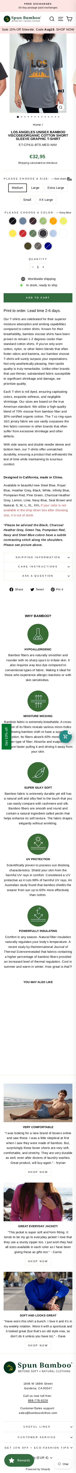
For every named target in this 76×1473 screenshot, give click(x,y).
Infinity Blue (53, 233)
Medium (17, 187)
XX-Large (46, 199)
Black (12, 221)
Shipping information (38, 557)
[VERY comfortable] (38, 1103)
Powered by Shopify (38, 1469)
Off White (63, 233)
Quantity (38, 259)
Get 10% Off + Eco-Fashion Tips (37, 1447)
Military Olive (28, 246)
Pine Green (33, 233)
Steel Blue (23, 221)
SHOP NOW (65, 29)
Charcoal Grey (38, 246)
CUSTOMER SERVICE (37, 1437)
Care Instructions (38, 566)
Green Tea (43, 221)
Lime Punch (63, 221)
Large (35, 187)
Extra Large (56, 187)
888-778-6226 (38, 1400)
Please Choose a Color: (38, 212)
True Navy (48, 246)
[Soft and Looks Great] (38, 1291)
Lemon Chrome (12, 233)
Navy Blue (43, 233)
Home (37, 124)
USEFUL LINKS (36, 1426)
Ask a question (37, 575)
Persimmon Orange (53, 221)
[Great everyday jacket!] (38, 1202)
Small (27, 199)
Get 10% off (6, 736)
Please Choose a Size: (35, 178)
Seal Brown (33, 221)
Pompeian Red (23, 233)
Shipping (23, 162)
